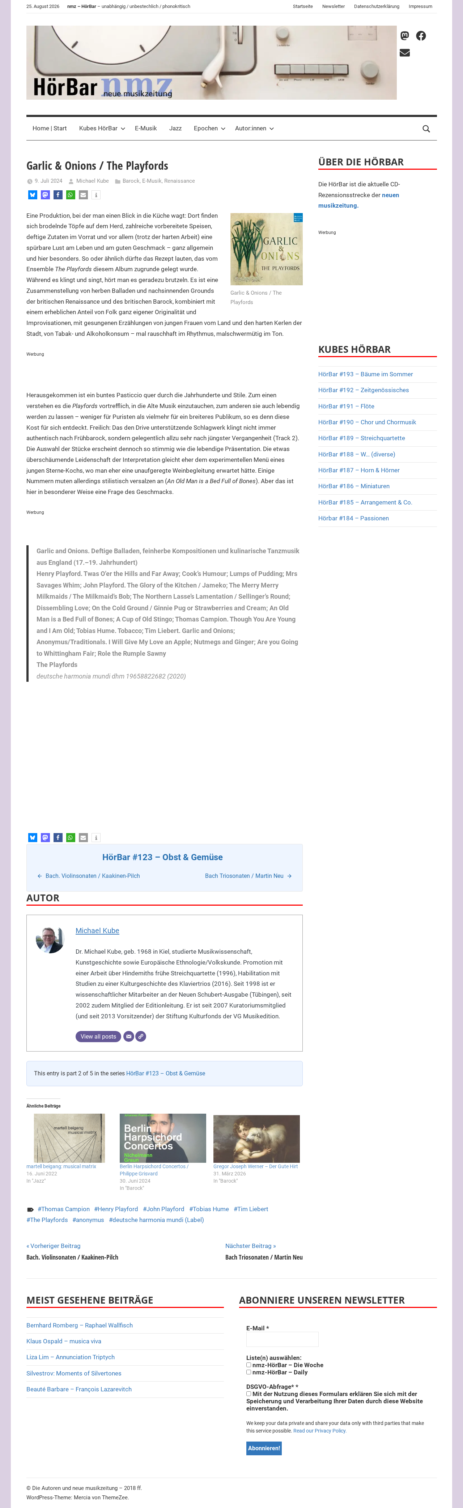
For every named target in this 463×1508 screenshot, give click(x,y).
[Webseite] (140, 1036)
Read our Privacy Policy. (320, 1431)
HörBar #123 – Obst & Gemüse (165, 1073)
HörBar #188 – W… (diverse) (356, 454)
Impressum (420, 6)
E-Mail (257, 1328)
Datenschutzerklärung (376, 6)
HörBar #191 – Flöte (346, 406)
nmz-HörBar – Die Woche (287, 1365)
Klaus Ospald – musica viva (63, 1341)
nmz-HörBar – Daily (279, 1372)
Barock (131, 181)
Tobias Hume (211, 1209)
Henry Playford (118, 1209)
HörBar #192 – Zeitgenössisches (363, 390)
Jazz (175, 128)
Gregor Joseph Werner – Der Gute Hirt (255, 1166)
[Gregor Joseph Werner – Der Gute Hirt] (256, 1138)
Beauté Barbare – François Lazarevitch (79, 1389)
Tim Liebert (252, 1209)
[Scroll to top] (449, 1494)
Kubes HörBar (98, 128)
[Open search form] (426, 128)
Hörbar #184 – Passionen (353, 518)
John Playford (165, 1209)
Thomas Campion (65, 1209)
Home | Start (50, 128)
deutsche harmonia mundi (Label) (158, 1219)
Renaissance (179, 181)
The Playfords (49, 1219)
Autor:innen (250, 128)
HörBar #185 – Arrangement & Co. (365, 502)
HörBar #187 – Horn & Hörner (359, 470)
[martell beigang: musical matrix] (69, 1138)
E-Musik (146, 128)
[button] (32, 194)
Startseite (303, 6)
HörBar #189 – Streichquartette (361, 438)
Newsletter (333, 6)
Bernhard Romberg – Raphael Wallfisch (79, 1325)
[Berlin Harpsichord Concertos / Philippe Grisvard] (163, 1138)
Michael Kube (92, 181)
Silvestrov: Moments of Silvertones (74, 1373)
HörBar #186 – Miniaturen (354, 486)
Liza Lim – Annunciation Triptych (70, 1357)
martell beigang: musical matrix (61, 1166)
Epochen (206, 128)
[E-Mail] (128, 1036)
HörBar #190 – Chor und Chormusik (367, 422)
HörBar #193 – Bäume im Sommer (365, 374)
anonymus (90, 1219)
